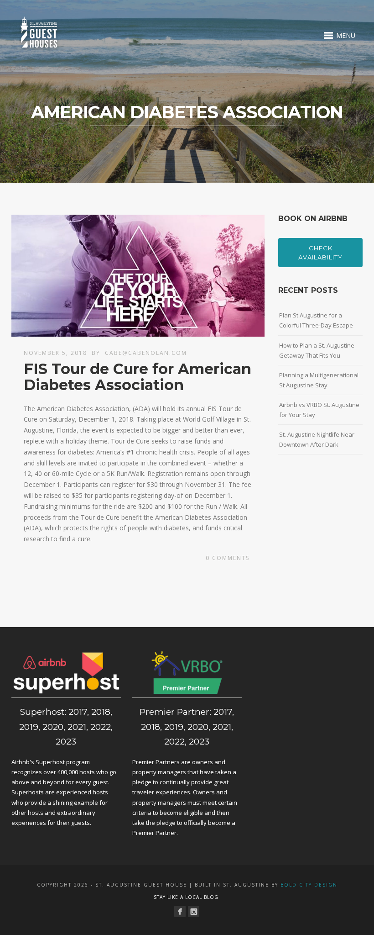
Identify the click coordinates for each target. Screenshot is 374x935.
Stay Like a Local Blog (186, 897)
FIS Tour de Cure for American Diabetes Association (137, 377)
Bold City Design (309, 885)
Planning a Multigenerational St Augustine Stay (318, 380)
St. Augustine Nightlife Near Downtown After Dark (316, 439)
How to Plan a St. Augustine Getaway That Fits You (316, 350)
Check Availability (320, 252)
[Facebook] (180, 911)
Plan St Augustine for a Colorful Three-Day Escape (316, 320)
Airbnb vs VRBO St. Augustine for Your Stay (319, 410)
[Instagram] (193, 911)
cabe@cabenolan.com (146, 353)
